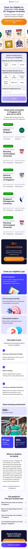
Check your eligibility (14, 545)
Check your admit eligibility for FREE (14, 21)
